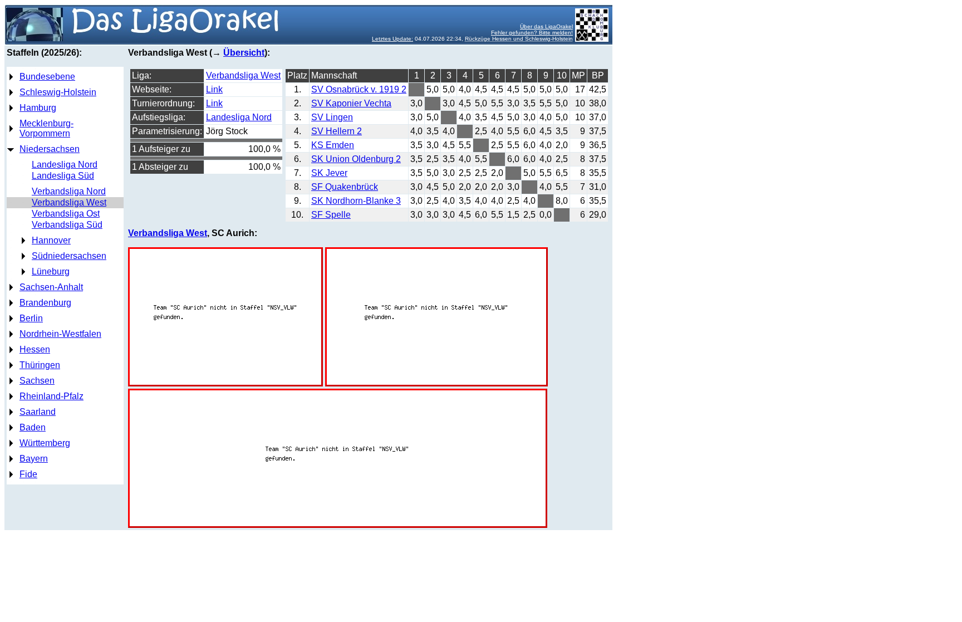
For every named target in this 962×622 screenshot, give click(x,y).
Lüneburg (51, 271)
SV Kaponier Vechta (351, 103)
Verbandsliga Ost (66, 213)
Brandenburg (45, 302)
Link (214, 89)
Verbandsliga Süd (67, 224)
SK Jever (329, 173)
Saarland (37, 412)
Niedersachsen (49, 149)
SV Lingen (332, 117)
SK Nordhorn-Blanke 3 (356, 200)
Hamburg (37, 107)
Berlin (31, 318)
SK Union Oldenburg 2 (356, 159)
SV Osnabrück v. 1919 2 (358, 89)
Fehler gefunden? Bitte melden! (532, 33)
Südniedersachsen (69, 256)
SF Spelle (331, 214)
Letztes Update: (392, 39)
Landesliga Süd (63, 175)
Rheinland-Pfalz (51, 396)
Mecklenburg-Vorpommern (46, 128)
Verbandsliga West (69, 202)
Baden (32, 427)
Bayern (33, 458)
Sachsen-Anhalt (51, 287)
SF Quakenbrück (344, 187)
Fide (28, 474)
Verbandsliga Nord (69, 191)
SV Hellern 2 (336, 131)
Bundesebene (47, 76)
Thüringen (39, 365)
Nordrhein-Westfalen (60, 334)
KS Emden (332, 145)
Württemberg (44, 443)
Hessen (34, 349)
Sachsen (37, 380)
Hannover (51, 240)
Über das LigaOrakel (546, 26)
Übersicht (243, 52)
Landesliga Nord (64, 164)
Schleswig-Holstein (57, 92)
